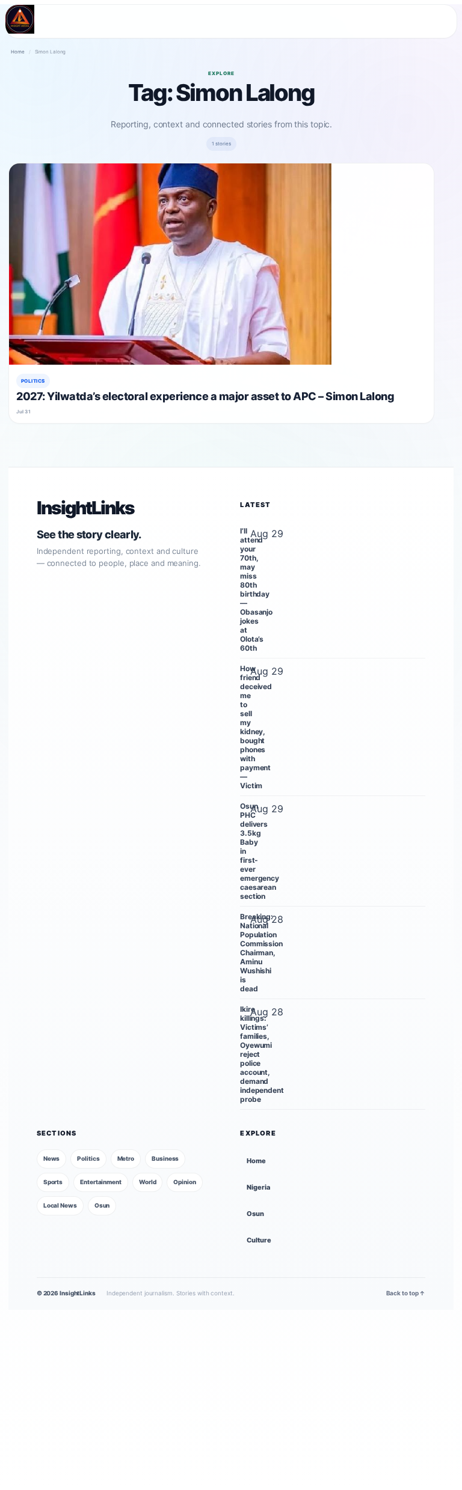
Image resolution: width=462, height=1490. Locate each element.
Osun (102, 1205)
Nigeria (258, 1187)
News (51, 1158)
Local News (60, 1205)
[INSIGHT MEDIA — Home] (19, 19)
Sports (53, 1181)
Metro (126, 1158)
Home (18, 52)
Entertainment (101, 1181)
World (147, 1181)
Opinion (184, 1181)
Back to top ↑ (406, 1293)
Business (165, 1158)
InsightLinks (86, 508)
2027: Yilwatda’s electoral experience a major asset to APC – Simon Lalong (205, 396)
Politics (33, 381)
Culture (259, 1240)
